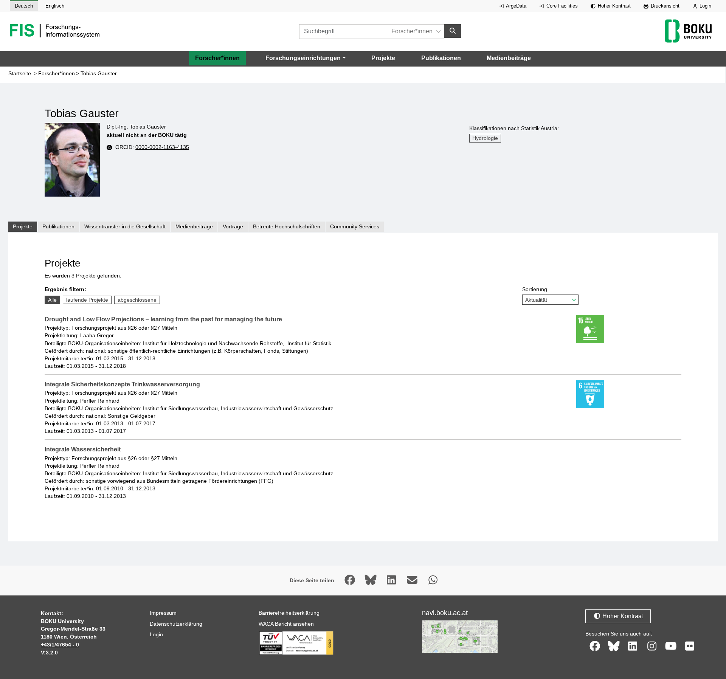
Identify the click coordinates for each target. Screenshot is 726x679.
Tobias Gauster (99, 73)
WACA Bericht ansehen (286, 624)
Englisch (54, 6)
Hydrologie (485, 138)
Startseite (19, 73)
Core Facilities (561, 6)
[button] (305, 58)
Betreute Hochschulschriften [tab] (286, 226)
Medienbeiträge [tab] (194, 226)
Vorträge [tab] (233, 226)
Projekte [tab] (23, 226)
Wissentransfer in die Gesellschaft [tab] (125, 226)
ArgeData (515, 6)
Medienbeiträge (509, 58)
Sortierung (534, 289)
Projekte (383, 58)
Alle (52, 300)
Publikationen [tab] (58, 226)
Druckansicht (664, 6)
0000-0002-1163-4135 (162, 147)
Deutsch (24, 6)
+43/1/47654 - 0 (60, 645)
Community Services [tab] (354, 226)
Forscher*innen (217, 58)
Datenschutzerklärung (176, 624)
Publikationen (441, 58)
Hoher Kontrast (613, 6)
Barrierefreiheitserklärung (289, 613)
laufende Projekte (87, 300)
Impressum (163, 613)
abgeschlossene (137, 300)
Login (704, 6)
